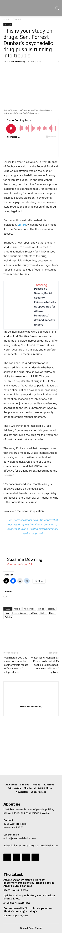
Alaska (17, 608)
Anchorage (29, 608)
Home (6, 19)
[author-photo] (31, 701)
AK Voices (8, 903)
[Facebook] (6, 69)
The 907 (17, 19)
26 (57, 61)
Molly (42, 613)
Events (7, 915)
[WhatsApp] (30, 69)
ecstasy (51, 608)
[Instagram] (16, 857)
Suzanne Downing (16, 61)
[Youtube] (35, 857)
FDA (7, 613)
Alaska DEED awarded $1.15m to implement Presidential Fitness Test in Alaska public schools (28, 882)
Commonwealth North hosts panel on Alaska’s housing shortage (28, 910)
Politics (8, 617)
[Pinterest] (22, 69)
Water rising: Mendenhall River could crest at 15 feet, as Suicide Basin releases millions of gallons (45, 665)
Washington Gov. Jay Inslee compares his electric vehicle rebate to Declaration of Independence (15, 665)
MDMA (34, 613)
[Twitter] (14, 69)
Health (7, 890)
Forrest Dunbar (19, 613)
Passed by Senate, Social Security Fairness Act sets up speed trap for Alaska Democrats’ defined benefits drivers (45, 306)
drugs (41, 608)
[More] (38, 69)
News (51, 613)
